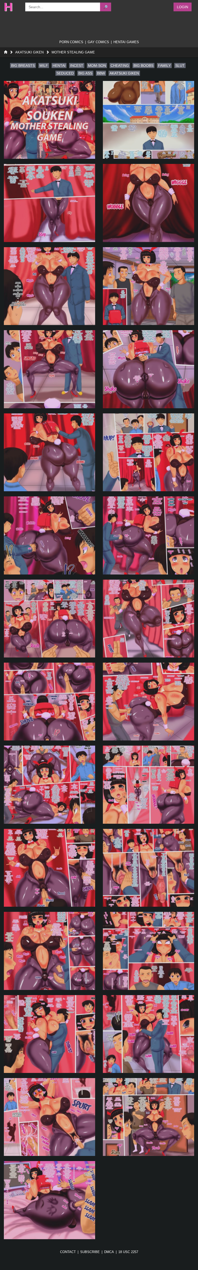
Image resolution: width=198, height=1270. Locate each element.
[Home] (6, 52)
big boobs (143, 65)
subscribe (90, 1252)
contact (68, 1252)
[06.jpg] (148, 286)
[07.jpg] (49, 369)
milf (43, 65)
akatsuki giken (124, 73)
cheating (120, 65)
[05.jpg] (49, 286)
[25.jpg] (49, 1117)
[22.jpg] (148, 951)
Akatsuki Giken (29, 52)
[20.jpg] (148, 868)
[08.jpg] (148, 369)
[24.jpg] (148, 1034)
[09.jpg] (49, 452)
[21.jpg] (49, 951)
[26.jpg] (148, 1117)
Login (182, 7)
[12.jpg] (148, 535)
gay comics (98, 42)
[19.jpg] (49, 868)
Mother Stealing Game (73, 52)
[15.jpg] (49, 701)
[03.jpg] (49, 203)
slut (180, 65)
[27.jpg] (49, 1200)
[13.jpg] (49, 618)
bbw (101, 73)
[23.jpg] (49, 1034)
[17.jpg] (49, 784)
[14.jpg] (148, 618)
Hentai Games (126, 42)
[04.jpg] (148, 203)
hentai (59, 65)
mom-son (97, 65)
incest (76, 65)
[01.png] (49, 120)
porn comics (71, 42)
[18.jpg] (148, 784)
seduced (65, 73)
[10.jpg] (148, 452)
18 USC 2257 (128, 1252)
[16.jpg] (148, 701)
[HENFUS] (12, 7)
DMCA (109, 1252)
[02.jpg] (148, 120)
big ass (85, 73)
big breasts (23, 65)
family (164, 65)
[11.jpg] (49, 535)
